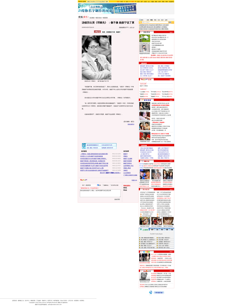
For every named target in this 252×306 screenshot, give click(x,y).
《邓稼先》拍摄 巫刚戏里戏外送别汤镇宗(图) (94, 154)
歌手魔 (153, 35)
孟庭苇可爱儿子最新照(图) (164, 208)
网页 (151, 20)
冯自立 (153, 41)
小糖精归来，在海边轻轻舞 (164, 281)
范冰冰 (154, 57)
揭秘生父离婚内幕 (167, 180)
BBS (167, 1)
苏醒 (161, 57)
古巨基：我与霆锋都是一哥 (159, 130)
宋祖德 (153, 51)
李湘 (169, 57)
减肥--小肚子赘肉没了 (163, 148)
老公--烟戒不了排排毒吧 (164, 76)
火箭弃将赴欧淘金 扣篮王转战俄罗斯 (161, 135)
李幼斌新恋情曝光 (167, 182)
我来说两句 (122, 27)
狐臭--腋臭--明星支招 (145, 72)
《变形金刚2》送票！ (147, 214)
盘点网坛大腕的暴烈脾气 (146, 204)
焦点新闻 (153, 273)
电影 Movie (99, 17)
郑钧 (164, 57)
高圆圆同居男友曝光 (144, 53)
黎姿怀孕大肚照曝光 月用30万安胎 (161, 126)
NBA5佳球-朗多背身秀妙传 (159, 137)
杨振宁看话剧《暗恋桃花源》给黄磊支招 (92, 161)
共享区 (141, 168)
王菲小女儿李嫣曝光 (156, 226)
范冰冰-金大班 (165, 103)
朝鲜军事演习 (158, 25)
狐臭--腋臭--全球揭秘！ (164, 66)
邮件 (159, 1)
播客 (156, 1)
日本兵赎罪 (166, 25)
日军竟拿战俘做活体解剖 (146, 202)
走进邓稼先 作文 (128, 165)
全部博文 (82, 300)
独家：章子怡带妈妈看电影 (164, 192)
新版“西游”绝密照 (144, 226)
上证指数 (142, 91)
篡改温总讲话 (150, 27)
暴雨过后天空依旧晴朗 (161, 286)
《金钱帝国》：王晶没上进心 (164, 258)
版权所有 (65, 302)
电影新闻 (105, 17)
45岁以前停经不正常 (163, 152)
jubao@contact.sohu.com (55, 304)
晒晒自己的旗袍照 (150, 286)
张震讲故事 (164, 164)
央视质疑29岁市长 (144, 25)
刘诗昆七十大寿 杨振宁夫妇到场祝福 (91, 156)
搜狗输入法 (21, 300)
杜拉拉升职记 (156, 164)
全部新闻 (76, 300)
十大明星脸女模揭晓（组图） (164, 254)
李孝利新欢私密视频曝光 (163, 206)
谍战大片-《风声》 (145, 111)
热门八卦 (153, 254)
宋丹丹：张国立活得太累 (158, 118)
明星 (142, 59)
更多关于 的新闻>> (110, 173)
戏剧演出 (142, 265)
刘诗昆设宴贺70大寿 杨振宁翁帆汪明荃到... (93, 158)
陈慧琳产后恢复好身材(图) (147, 194)
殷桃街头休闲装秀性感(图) (147, 196)
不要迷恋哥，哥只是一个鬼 (164, 273)
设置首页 (14, 300)
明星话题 (153, 262)
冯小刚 (162, 55)
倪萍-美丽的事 (165, 109)
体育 (121, 1)
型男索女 (153, 281)
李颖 (153, 53)
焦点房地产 (102, 1)
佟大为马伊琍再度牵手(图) (164, 194)
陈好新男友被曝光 (167, 186)
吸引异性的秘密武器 (163, 150)
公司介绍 (70, 300)
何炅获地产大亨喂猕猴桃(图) (147, 192)
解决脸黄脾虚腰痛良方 (164, 154)
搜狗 (107, 1)
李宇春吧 (153, 91)
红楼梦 (168, 164)
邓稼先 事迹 (127, 168)
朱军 (141, 57)
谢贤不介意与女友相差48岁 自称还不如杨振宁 (94, 170)
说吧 (166, 20)
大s (149, 57)
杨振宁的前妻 (127, 161)
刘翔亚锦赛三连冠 (145, 141)
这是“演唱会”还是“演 (161, 35)
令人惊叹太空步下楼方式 (165, 216)
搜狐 (88, 1)
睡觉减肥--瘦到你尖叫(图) (147, 66)
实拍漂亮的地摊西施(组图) (164, 202)
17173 (97, 1)
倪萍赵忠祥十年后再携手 (163, 196)
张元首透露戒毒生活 (164, 214)
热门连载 (142, 267)
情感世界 (153, 279)
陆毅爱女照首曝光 (167, 184)
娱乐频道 (92, 17)
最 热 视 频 (147, 100)
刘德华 (158, 55)
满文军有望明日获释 (157, 120)
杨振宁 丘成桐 (127, 158)
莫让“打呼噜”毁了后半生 (146, 68)
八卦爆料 (153, 256)
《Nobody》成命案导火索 (147, 208)
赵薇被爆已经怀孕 (144, 182)
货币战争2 (167, 166)
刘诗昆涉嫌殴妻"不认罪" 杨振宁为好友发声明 (94, 165)
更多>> (171, 32)
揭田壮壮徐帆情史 (144, 180)
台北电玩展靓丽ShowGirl (146, 212)
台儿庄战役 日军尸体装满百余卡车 (161, 111)
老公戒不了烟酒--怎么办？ (147, 70)
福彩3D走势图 (168, 168)
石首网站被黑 (142, 27)
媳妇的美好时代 (163, 107)
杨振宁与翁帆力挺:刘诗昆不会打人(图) (92, 168)
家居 (145, 1)
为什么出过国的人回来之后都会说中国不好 (156, 284)
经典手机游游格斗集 (158, 168)
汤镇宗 (125, 170)
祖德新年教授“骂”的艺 (161, 51)
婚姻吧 (153, 96)
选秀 (151, 57)
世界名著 (155, 166)
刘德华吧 (153, 94)
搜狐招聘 (33, 300)
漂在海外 (142, 284)
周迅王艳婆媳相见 (156, 184)
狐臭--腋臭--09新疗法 (163, 158)
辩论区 (125, 190)
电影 (146, 57)
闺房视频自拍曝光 (144, 121)
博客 (163, 1)
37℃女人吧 (165, 96)
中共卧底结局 (151, 29)
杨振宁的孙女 (127, 163)
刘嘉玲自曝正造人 (156, 186)
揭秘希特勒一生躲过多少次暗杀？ (160, 113)
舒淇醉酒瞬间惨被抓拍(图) (164, 200)
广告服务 (38, 300)
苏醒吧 (142, 94)
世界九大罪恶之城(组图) (163, 204)
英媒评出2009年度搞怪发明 (164, 275)
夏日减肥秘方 (157, 27)
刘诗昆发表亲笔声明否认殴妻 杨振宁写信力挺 (94, 163)
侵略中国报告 (164, 29)
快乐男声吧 (165, 91)
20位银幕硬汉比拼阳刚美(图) (164, 262)
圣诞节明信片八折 (144, 186)
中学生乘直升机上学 (144, 43)
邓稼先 (125, 156)
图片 (162, 20)
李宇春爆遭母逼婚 (144, 184)
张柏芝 (158, 57)
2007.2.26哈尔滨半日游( (160, 53)
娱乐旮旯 (153, 277)
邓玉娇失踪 (152, 25)
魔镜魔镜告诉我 (160, 45)
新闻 (148, 20)
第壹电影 (153, 258)
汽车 (138, 1)
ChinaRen (92, 1)
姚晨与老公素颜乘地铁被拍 (147, 200)
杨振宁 (125, 154)
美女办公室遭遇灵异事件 (146, 206)
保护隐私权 (56, 300)
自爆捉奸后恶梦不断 (144, 131)
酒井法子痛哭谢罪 (168, 226)
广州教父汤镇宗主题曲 (130, 175)
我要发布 (134, 180)
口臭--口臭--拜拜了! (163, 72)
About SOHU (63, 300)
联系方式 (50, 300)
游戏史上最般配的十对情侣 (164, 212)
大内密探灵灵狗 (156, 109)
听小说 (141, 166)
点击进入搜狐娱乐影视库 (163, 210)
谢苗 (153, 39)
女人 (149, 1)
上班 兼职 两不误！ (145, 154)
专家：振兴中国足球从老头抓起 (160, 139)
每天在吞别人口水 (144, 282)
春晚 (167, 57)
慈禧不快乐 (158, 29)
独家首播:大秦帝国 (156, 103)
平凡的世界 (161, 166)
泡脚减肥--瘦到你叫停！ (164, 156)
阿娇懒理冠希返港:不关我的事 (159, 128)
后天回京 (158, 41)
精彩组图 (153, 260)
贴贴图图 (153, 275)
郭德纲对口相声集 (148, 164)
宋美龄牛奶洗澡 (143, 29)
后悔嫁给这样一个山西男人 (164, 279)
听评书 (141, 164)
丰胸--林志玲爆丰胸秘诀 (146, 148)
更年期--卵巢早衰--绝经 (164, 68)
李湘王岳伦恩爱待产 (157, 124)
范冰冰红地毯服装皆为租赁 (147, 198)
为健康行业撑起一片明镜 (146, 158)
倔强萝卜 (154, 107)
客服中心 (44, 300)
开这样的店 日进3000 (146, 152)
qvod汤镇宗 (127, 173)
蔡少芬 (166, 55)
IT (135, 1)
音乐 (159, 20)
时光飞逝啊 (157, 49)
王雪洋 (153, 45)
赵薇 (144, 57)
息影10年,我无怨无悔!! (160, 39)
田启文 (153, 37)
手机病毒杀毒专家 (148, 168)
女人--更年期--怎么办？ (146, 76)
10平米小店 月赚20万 (163, 74)
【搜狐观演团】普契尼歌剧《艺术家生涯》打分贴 (158, 265)
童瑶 (153, 47)
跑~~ (155, 47)
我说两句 (171, 1)
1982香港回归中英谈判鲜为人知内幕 (161, 115)
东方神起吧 (165, 94)
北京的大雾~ (159, 43)
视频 (152, 1)
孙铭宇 (153, 43)
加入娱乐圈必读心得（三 (162, 37)
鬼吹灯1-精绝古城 (148, 166)
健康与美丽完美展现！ (146, 156)
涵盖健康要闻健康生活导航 (165, 70)
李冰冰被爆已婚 (156, 180)
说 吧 (149, 79)
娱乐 (127, 1)
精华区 (125, 187)
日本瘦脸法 (164, 27)
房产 (142, 1)
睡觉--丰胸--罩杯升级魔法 (147, 74)
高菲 (153, 49)
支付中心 (27, 300)
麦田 (158, 107)
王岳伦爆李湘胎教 (146, 216)
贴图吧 (142, 96)
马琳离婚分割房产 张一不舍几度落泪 (161, 141)
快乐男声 (170, 55)
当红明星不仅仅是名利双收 (164, 277)
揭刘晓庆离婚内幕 (156, 182)
